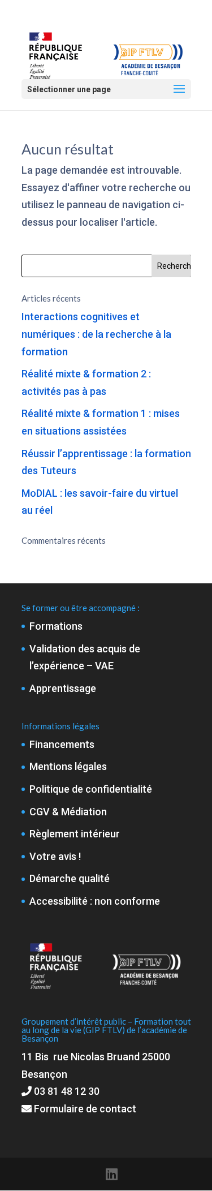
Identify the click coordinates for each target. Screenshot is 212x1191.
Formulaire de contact (84, 1109)
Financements (61, 744)
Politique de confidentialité (90, 789)
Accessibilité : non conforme (94, 901)
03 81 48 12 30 (66, 1091)
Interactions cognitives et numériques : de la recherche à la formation (96, 334)
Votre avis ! (55, 856)
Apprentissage (62, 688)
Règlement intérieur (74, 834)
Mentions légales (68, 766)
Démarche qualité (69, 878)
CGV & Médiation (68, 812)
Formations (56, 626)
